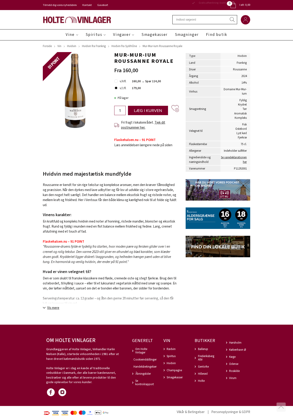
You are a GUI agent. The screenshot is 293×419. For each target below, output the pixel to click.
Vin (59, 46)
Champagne (174, 370)
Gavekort (102, 5)
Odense (233, 364)
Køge (232, 357)
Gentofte (203, 367)
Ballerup (203, 349)
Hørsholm (235, 343)
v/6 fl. (123, 81)
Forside (47, 46)
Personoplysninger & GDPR (230, 412)
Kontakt (87, 5)
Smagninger (187, 34)
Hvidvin (71, 46)
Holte (201, 381)
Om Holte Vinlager (141, 351)
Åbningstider (143, 374)
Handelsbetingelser (145, 367)
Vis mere (53, 307)
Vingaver (121, 34)
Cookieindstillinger (145, 360)
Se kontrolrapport (144, 382)
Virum (232, 378)
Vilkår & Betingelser (191, 412)
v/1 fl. (123, 88)
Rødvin (171, 349)
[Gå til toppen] (281, 407)
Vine (70, 34)
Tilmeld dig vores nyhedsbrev (60, 5)
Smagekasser (154, 34)
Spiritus (94, 34)
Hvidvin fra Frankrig (94, 46)
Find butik (216, 34)
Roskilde (234, 371)
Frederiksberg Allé (206, 358)
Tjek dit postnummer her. (143, 125)
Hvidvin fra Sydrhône (124, 46)
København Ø (237, 350)
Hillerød (203, 374)
